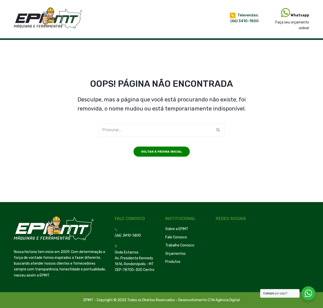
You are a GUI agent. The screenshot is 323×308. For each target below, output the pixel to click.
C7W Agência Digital (224, 300)
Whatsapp (300, 15)
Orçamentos (175, 253)
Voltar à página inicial (161, 151)
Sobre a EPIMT (176, 229)
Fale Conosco (176, 237)
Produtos (172, 262)
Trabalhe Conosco (179, 245)
